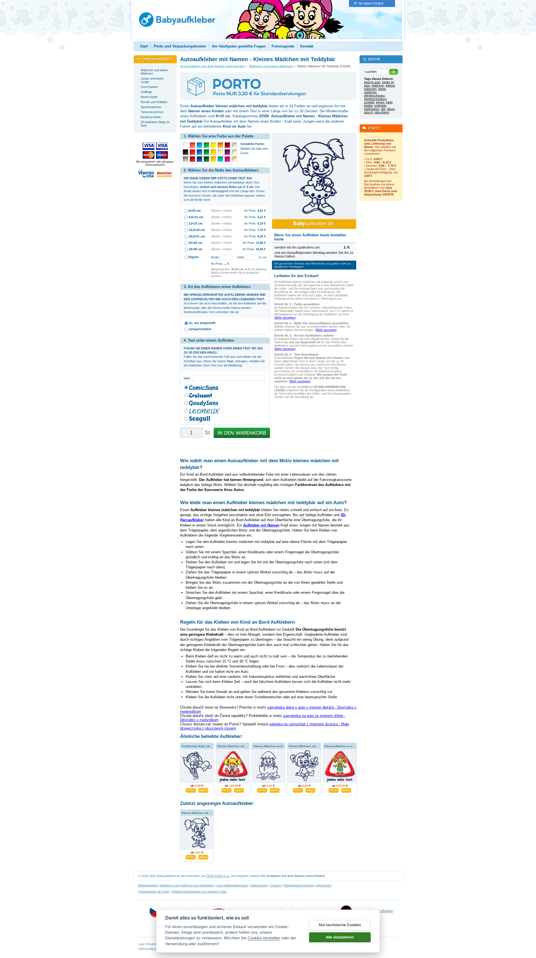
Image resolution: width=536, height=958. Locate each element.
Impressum (323, 885)
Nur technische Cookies (340, 925)
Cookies (275, 885)
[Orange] (220, 145)
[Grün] (206, 152)
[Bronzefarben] (234, 159)
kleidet (368, 105)
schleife (369, 102)
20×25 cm (195, 242)
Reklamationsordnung (299, 885)
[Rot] (192, 152)
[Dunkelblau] (199, 159)
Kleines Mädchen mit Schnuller (308, 746)
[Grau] (185, 159)
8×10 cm (195, 210)
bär (383, 109)
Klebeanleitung (148, 885)
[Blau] (199, 152)
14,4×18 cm (197, 230)
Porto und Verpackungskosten (180, 46)
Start (144, 46)
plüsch (368, 112)
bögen (380, 102)
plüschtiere (382, 112)
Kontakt (306, 46)
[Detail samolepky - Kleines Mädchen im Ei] (262, 789)
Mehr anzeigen (285, 317)
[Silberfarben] (234, 145)
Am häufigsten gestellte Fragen (239, 46)
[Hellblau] (199, 145)
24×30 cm (195, 249)
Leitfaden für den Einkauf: (296, 276)
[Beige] (220, 152)
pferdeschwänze (375, 99)
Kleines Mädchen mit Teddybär (201, 812)
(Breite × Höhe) (221, 210)
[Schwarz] (185, 152)
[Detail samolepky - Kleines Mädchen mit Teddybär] (191, 856)
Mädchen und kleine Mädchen (271, 66)
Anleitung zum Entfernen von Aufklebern (187, 885)
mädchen (378, 85)
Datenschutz (259, 885)
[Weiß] (185, 145)
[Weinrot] (227, 145)
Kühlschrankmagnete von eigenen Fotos (199, 891)
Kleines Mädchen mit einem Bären (239, 746)
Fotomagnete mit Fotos (153, 891)
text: (188, 378)
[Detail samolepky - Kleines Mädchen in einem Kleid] (334, 789)
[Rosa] (227, 159)
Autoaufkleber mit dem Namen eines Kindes (212, 66)
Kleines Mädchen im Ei (268, 746)
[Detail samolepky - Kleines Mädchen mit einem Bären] (226, 789)
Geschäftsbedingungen (232, 885)
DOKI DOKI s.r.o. (218, 876)
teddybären (371, 109)
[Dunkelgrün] (206, 159)
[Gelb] (213, 152)
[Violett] (227, 152)
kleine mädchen (375, 90)
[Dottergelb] (213, 159)
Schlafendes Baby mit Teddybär (201, 746)
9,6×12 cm (196, 217)
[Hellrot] (192, 145)
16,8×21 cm (197, 236)
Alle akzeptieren (340, 937)
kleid (389, 102)
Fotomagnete (283, 46)
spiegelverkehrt (200, 329)
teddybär (380, 105)
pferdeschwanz (374, 95)
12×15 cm (195, 223)
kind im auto (372, 82)
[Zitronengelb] (213, 145)
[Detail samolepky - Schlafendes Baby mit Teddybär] (191, 789)
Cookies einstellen (264, 938)
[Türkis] (220, 159)
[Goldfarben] (234, 152)
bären (391, 109)
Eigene (194, 257)
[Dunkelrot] (192, 159)
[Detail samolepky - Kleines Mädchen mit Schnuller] (298, 789)
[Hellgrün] (206, 145)
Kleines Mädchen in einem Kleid (345, 746)
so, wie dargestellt (202, 323)
